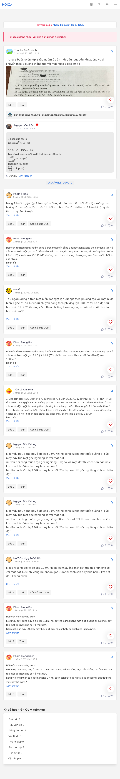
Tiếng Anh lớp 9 (17, 730)
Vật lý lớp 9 (14, 736)
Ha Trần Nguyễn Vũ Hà (26, 558)
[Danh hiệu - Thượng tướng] (37, 125)
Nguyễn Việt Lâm (24, 125)
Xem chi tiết (12, 215)
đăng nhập (48, 36)
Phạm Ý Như (20, 193)
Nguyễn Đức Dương (24, 444)
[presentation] (19, 143)
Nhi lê (16, 289)
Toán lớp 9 (14, 719)
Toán (22, 104)
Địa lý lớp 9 (14, 758)
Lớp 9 (11, 104)
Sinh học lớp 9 (16, 747)
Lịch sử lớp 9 (15, 752)
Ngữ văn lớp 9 (16, 724)
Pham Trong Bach (23, 238)
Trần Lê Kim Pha (23, 389)
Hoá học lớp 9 (16, 741)
